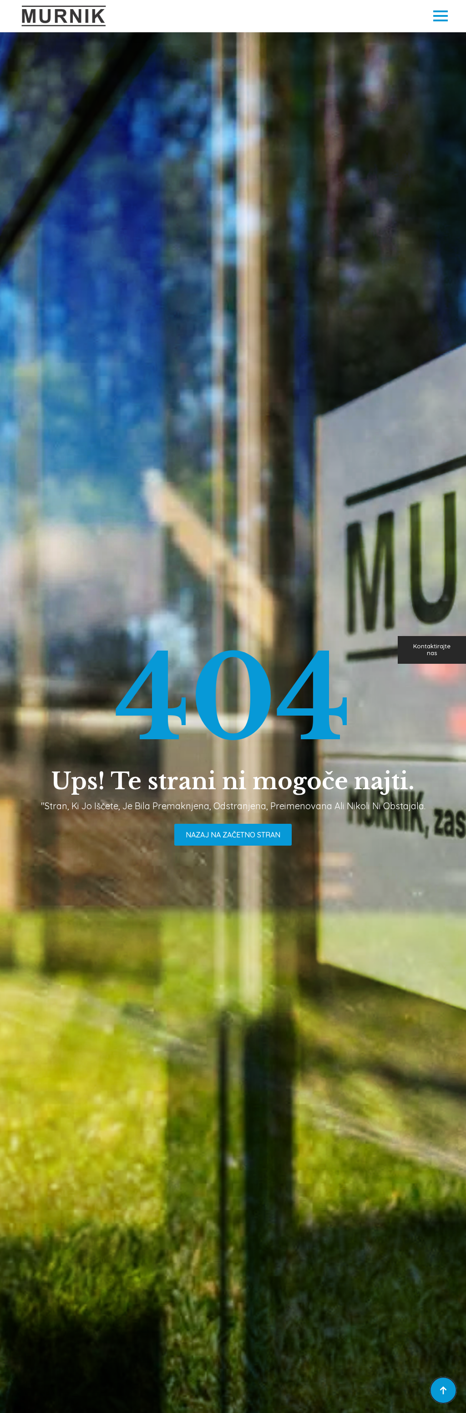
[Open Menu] (440, 16)
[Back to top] (443, 1390)
